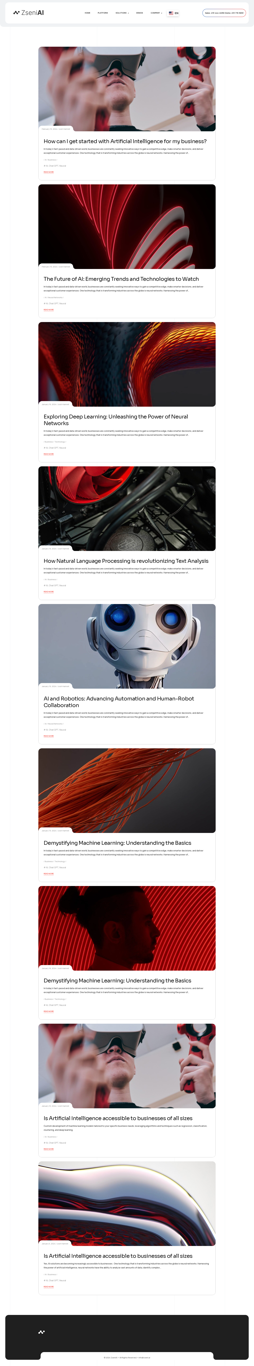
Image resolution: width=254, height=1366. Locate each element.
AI (45, 159)
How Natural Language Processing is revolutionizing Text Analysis (126, 561)
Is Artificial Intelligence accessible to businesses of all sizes (118, 1118)
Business (52, 159)
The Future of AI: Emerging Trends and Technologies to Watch (121, 279)
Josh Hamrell (64, 129)
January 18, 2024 (49, 968)
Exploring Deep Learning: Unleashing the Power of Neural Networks (116, 420)
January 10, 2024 (49, 1106)
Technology (60, 441)
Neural (62, 165)
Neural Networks (55, 297)
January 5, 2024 (48, 1243)
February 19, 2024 (49, 129)
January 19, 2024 (49, 404)
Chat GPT (53, 165)
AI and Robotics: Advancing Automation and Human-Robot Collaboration (119, 702)
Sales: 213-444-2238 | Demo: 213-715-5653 (224, 13)
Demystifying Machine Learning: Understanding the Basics (117, 843)
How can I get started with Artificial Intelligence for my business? (125, 141)
